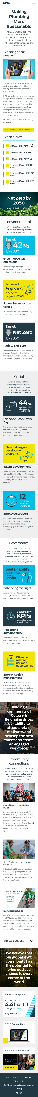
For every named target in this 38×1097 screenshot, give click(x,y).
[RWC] (6, 3)
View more (9, 1067)
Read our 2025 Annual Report (17, 130)
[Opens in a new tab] (17, 1093)
